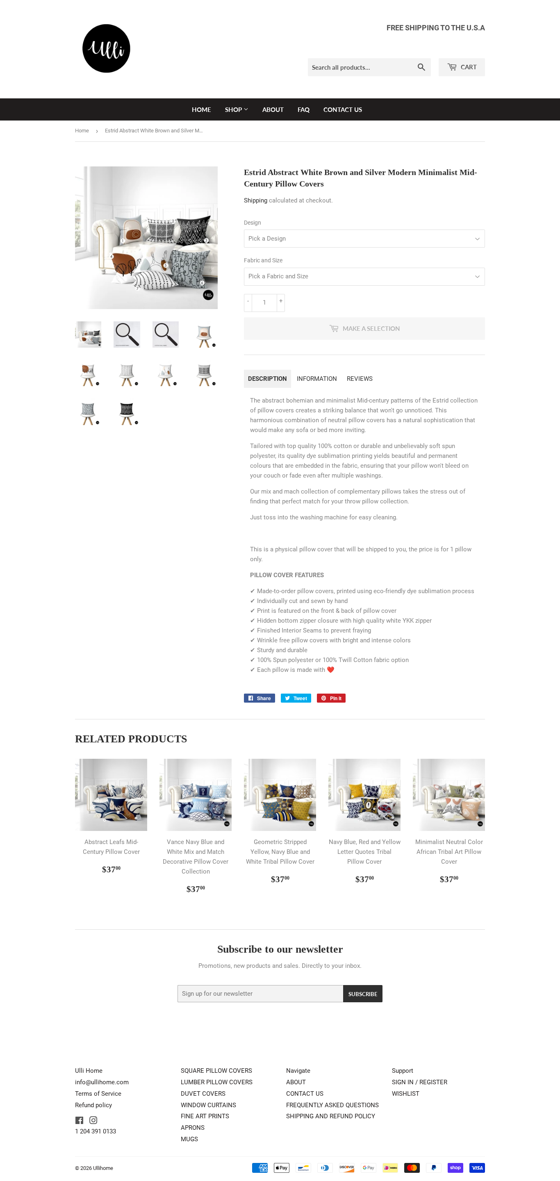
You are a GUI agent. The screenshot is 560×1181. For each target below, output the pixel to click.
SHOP (234, 109)
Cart (468, 67)
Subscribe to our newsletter (280, 949)
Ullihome (103, 1168)
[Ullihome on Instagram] (93, 1121)
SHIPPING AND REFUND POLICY (330, 1116)
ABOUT (273, 109)
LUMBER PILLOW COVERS (217, 1082)
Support (402, 1070)
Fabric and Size (263, 260)
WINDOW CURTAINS (208, 1105)
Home (82, 130)
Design (252, 222)
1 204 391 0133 (95, 1131)
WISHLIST (405, 1093)
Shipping (255, 200)
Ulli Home (88, 1070)
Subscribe (362, 994)
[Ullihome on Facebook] (79, 1121)
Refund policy (93, 1105)
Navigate (298, 1070)
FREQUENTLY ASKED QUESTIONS (332, 1105)
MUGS (189, 1139)
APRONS (193, 1127)
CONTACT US (342, 109)
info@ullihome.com (102, 1082)
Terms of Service (98, 1093)
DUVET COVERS (203, 1093)
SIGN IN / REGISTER (419, 1082)
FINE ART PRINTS (205, 1116)
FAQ (304, 109)
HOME (201, 109)
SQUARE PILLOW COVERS (216, 1070)
